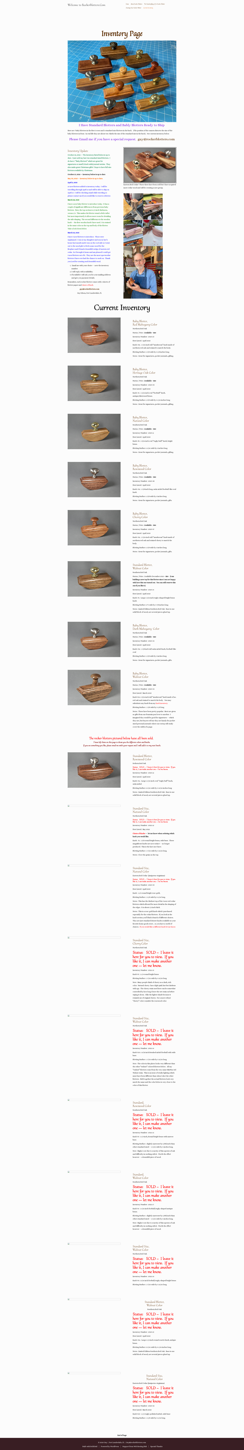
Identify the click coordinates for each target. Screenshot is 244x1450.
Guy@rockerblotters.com (136, 1442)
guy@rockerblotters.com (156, 139)
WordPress (114, 1446)
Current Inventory (148, 8)
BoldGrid (93, 1446)
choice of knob (87, 285)
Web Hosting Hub (140, 1446)
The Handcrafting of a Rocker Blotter (154, 4)
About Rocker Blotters (136, 4)
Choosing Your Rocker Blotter (133, 8)
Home (127, 4)
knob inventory (162, 703)
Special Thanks (156, 1446)
